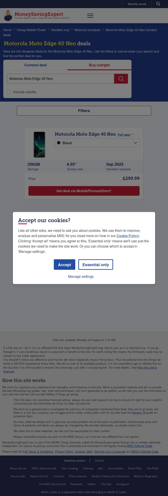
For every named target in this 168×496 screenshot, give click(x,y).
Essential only (95, 264)
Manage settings (81, 276)
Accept (64, 264)
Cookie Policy (127, 235)
